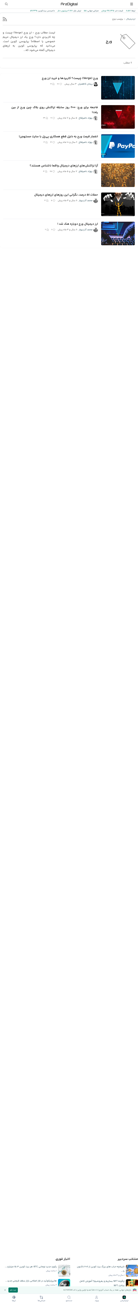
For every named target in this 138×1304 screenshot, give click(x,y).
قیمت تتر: (118, 10)
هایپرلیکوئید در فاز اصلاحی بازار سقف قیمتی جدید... (31, 1281)
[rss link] (5, 19)
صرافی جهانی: (93, 10)
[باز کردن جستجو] (6, 4)
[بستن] (5, 1290)
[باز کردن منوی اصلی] (131, 4)
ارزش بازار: (77, 10)
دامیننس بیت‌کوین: (46, 10)
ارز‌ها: (133, 10)
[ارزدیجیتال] (69, 4)
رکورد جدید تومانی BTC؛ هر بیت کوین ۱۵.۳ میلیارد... (31, 1267)
